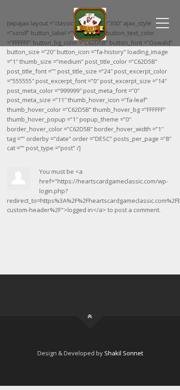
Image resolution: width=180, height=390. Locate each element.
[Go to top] (90, 316)
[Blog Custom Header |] (90, 23)
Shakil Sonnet (123, 353)
